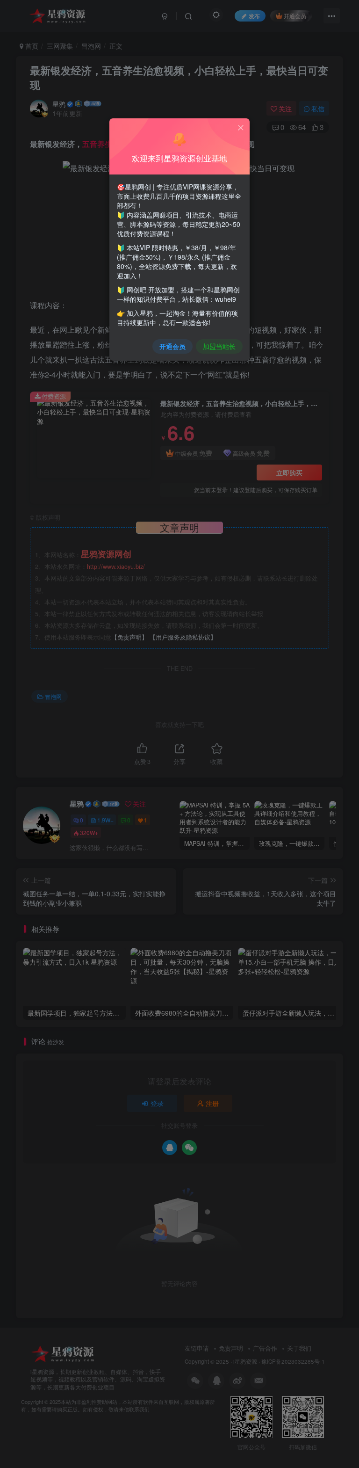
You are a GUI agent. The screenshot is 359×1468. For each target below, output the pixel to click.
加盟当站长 (219, 346)
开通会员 (172, 346)
